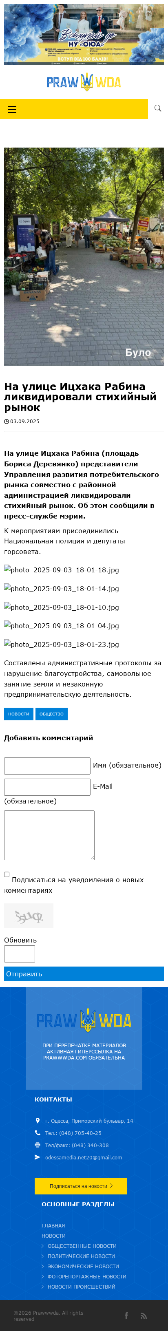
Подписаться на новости (78, 1186)
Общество (52, 713)
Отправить (24, 974)
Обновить (20, 940)
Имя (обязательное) (127, 765)
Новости (18, 713)
